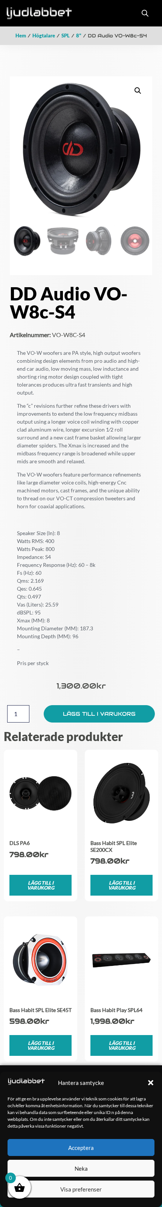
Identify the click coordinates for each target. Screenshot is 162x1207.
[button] (150, 1082)
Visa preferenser (81, 1189)
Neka (81, 1168)
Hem (20, 35)
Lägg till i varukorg (99, 713)
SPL (65, 35)
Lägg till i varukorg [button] (40, 885)
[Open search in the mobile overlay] (145, 13)
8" (78, 35)
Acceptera (81, 1147)
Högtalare (43, 35)
